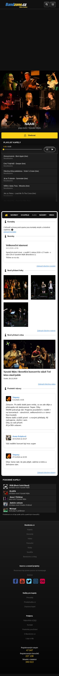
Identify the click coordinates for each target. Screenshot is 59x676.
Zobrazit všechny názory (46, 473)
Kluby (30, 548)
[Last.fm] (42, 581)
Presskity (29, 598)
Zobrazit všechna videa (46, 384)
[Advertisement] (29, 39)
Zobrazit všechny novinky (46, 266)
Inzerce (30, 575)
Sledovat (31, 135)
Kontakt (30, 625)
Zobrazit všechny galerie (46, 331)
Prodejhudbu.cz (30, 602)
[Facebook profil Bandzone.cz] (15, 581)
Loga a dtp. (30, 638)
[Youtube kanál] (22, 581)
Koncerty (30, 534)
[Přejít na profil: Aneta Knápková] (8, 437)
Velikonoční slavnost (17, 245)
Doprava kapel (29, 607)
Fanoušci (29, 543)
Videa (51, 215)
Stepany (15, 397)
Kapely (30, 530)
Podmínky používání (29, 629)
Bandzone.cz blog (30, 557)
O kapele (25, 215)
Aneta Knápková (19, 436)
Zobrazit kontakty (10, 232)
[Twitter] (28, 581)
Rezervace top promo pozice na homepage (30, 570)
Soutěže (30, 552)
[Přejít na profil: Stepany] (8, 398)
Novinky (14, 215)
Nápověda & (29, 620)
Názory (42, 215)
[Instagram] (35, 581)
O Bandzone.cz (30, 634)
